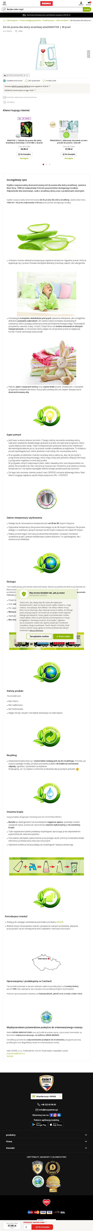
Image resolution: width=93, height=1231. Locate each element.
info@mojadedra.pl (48, 1109)
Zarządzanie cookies (39, 636)
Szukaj (87, 9)
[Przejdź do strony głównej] (46, 3)
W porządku (64, 636)
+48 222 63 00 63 (48, 1104)
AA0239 (60, 922)
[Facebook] (51, 1115)
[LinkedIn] (59, 1115)
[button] (43, 164)
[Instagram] (55, 1115)
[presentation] (4, 54)
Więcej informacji (36, 630)
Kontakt (10, 1056)
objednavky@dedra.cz (16, 1053)
